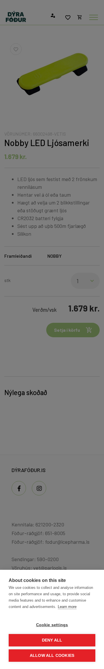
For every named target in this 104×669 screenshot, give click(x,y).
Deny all (52, 640)
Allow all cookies (52, 655)
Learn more (67, 607)
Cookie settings (52, 625)
